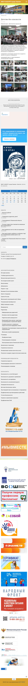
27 (14, 202)
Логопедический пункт (7, 280)
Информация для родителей (9, 312)
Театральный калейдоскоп (8, 301)
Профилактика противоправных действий (12, 392)
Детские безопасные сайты (8, 387)
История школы (5, 272)
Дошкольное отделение (7, 345)
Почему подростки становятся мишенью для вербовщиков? (13, 225)
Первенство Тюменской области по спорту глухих (13, 239)
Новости (3, 15)
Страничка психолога (7, 347)
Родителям (4, 309)
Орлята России (5, 296)
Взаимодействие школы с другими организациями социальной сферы (11, 321)
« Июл (2, 205)
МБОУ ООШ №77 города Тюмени (11, 1)
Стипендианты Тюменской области (12, 220)
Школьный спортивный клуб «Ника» (11, 299)
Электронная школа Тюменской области (13, 342)
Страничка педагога (6, 361)
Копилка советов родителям (10, 315)
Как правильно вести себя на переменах (13, 229)
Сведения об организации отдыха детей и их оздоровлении (14, 328)
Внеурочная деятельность (8, 278)
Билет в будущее (5, 294)
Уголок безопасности (6, 395)
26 (10, 202)
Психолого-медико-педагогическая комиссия (13, 353)
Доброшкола (4, 286)
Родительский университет (9, 317)
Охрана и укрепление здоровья (9, 397)
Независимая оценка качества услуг (11, 350)
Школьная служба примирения (10, 332)
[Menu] (26, 1)
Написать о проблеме (9, 139)
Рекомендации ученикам (9, 340)
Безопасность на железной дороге (10, 382)
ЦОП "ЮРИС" (21, 682)
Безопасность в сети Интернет (9, 374)
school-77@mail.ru (11, 258)
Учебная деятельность (7, 275)
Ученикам (4, 334)
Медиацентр (4, 307)
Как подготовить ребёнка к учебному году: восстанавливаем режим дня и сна (13, 234)
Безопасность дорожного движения (11, 376)
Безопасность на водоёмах (8, 379)
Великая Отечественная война (9, 291)
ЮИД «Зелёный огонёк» (7, 304)
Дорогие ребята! (6, 212)
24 (3, 202)
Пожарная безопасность (7, 384)
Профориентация (6, 337)
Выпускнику (4, 283)
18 (7, 200)
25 (7, 202)
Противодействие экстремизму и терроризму (13, 389)
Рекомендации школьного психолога (11, 363)
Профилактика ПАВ (6, 400)
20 (14, 200)
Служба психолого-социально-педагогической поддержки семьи (11, 325)
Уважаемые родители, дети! (10, 216)
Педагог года (4, 288)
